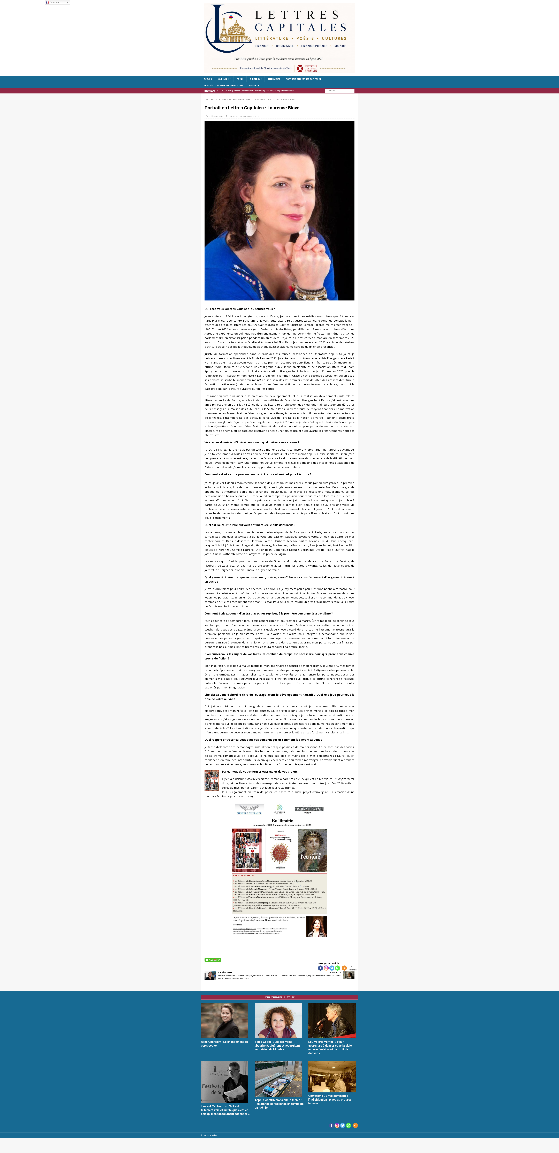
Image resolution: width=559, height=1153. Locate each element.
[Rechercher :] (339, 90)
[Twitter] (331, 968)
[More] (344, 968)
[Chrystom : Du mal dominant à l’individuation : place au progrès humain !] (333, 1076)
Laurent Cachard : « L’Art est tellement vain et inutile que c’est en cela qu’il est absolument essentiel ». (225, 1110)
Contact (254, 85)
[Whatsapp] (337, 968)
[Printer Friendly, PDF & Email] (213, 959)
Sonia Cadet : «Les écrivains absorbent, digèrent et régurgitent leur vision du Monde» (277, 1045)
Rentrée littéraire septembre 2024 (223, 85)
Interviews (274, 79)
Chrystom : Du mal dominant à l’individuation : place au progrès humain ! (330, 1099)
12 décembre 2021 (216, 116)
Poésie (240, 79)
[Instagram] (326, 968)
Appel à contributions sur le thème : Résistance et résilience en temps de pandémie (279, 1103)
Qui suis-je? (224, 79)
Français (54, 2)
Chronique (256, 79)
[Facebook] (320, 968)
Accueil (208, 79)
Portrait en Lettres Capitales (303, 79)
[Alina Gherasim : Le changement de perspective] (226, 1020)
